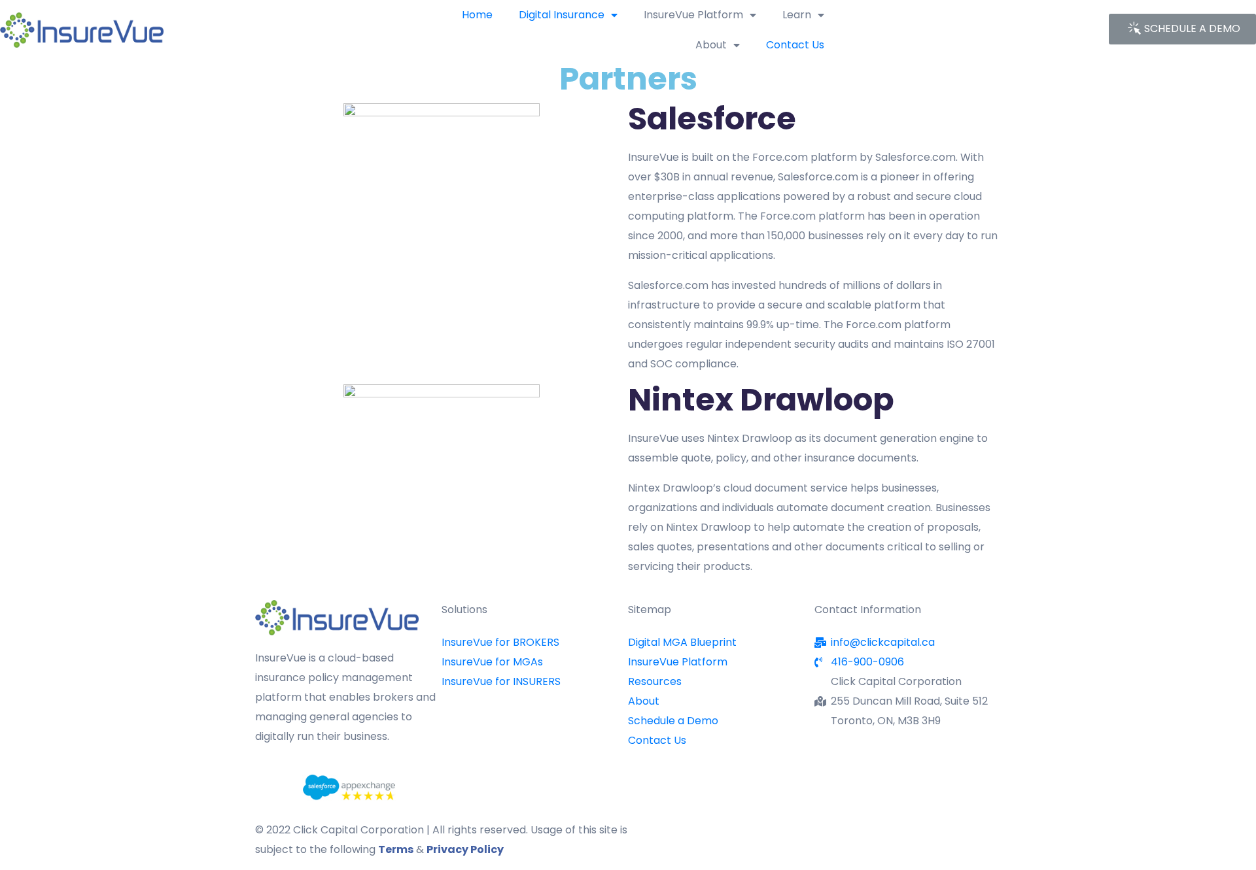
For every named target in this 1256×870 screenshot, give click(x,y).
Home (477, 14)
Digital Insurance (561, 14)
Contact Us (795, 44)
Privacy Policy (465, 849)
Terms (395, 849)
